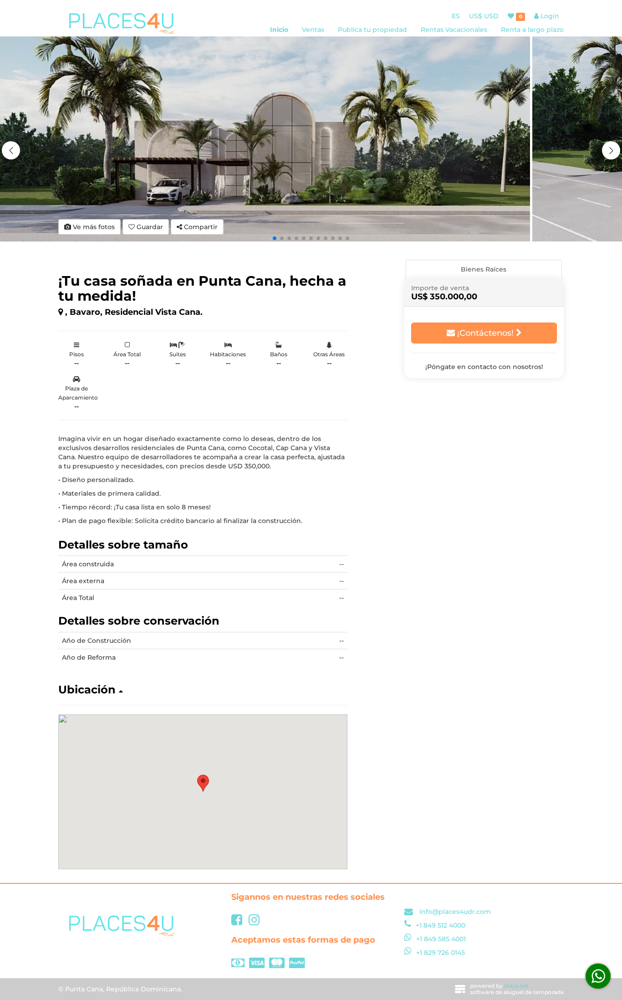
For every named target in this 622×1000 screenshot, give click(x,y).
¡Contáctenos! (485, 333)
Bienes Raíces (483, 269)
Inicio (279, 30)
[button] (611, 150)
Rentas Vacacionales (454, 30)
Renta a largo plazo (532, 30)
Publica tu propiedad (372, 30)
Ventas (313, 30)
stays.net (516, 985)
